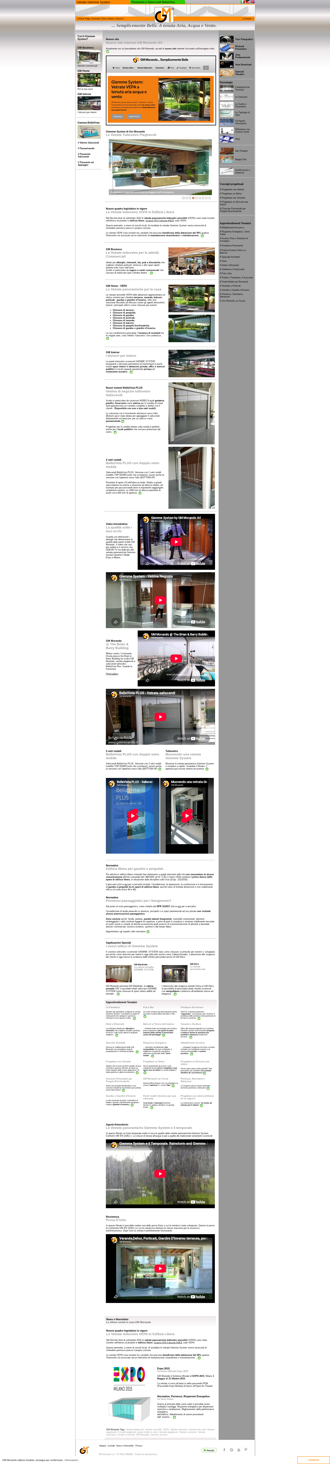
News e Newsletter (125, 1446)
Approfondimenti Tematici (121, 1002)
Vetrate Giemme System (93, 2)
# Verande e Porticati (230, 286)
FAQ (237, 139)
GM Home (84, 71)
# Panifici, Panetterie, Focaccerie (236, 277)
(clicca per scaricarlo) (129, 884)
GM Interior (84, 94)
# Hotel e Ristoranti (229, 265)
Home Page (84, 18)
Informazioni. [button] (72, 1460)
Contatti (247, 18)
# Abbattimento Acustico (232, 227)
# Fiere (223, 261)
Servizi (119, 18)
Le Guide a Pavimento (240, 105)
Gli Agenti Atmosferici (241, 122)
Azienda (95, 18)
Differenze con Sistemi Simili (242, 130)
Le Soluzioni (241, 97)
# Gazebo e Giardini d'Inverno (234, 290)
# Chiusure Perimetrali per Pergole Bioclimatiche (233, 209)
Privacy (138, 1446)
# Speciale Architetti (230, 257)
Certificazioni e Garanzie (242, 171)
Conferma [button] (314, 1460)
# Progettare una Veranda (232, 197)
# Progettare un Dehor (231, 193)
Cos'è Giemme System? (86, 37)
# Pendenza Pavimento (231, 245)
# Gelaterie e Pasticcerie (232, 269)
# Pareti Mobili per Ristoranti (234, 281)
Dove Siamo (107, 18)
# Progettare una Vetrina (232, 189)
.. (132, 1018)
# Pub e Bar (226, 273)
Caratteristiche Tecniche (242, 88)
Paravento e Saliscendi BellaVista (153, 2)
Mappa (103, 1446)
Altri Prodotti (241, 151)
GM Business (86, 47)
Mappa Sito (240, 159)
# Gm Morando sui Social (232, 301)
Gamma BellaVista (89, 122)
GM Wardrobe (140, 964)
